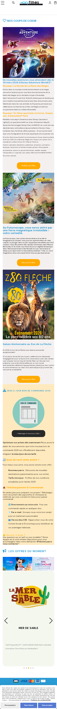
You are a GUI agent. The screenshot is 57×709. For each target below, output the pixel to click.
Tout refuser (29, 705)
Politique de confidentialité (40, 700)
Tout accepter (47, 705)
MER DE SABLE (28, 628)
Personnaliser (10, 705)
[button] (24, 668)
